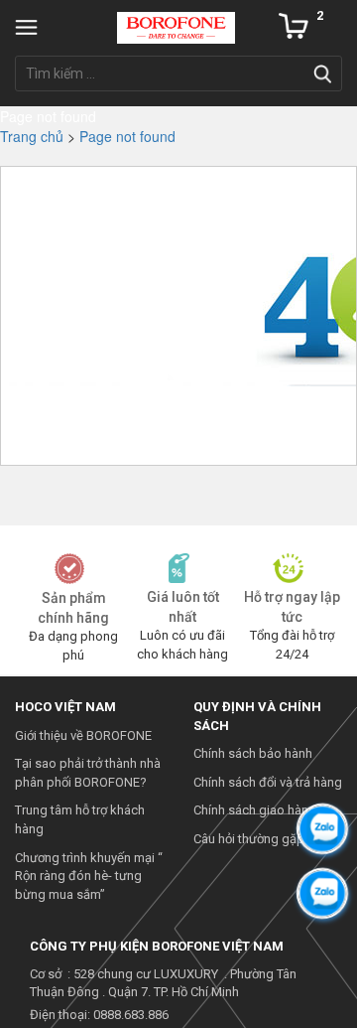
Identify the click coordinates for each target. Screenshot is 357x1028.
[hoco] (176, 26)
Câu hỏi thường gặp (248, 838)
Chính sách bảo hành (252, 753)
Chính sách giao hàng (254, 810)
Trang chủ (31, 136)
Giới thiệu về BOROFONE (83, 735)
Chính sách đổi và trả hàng (267, 782)
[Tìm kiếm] (322, 73)
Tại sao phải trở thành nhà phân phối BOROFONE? (88, 773)
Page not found (127, 136)
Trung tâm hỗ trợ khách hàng (80, 819)
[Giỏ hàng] (293, 25)
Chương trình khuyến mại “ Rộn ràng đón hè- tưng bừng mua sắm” (89, 876)
